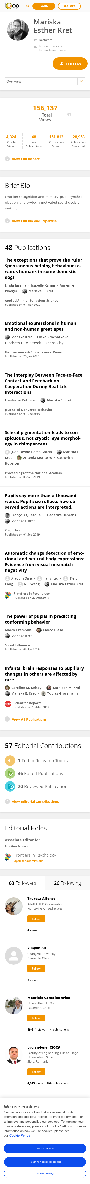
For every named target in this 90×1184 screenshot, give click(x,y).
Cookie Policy (19, 1135)
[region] (45, 1141)
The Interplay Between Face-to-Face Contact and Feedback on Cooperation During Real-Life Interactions (44, 383)
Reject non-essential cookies (45, 1162)
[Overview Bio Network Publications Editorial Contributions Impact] (45, 81)
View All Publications (29, 719)
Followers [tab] (22, 883)
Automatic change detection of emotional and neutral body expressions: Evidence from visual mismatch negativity (44, 561)
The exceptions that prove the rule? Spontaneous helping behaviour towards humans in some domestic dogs (43, 268)
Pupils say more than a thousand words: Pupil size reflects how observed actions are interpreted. (41, 501)
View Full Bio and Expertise (34, 221)
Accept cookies (45, 1148)
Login (44, 6)
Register (69, 6)
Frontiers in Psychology (35, 855)
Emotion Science (16, 846)
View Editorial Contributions (35, 801)
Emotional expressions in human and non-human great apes (40, 326)
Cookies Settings (45, 1173)
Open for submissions (28, 861)
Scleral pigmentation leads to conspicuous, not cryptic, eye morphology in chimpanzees (43, 438)
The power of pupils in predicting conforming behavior (40, 619)
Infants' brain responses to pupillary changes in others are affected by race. (44, 673)
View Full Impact (26, 159)
